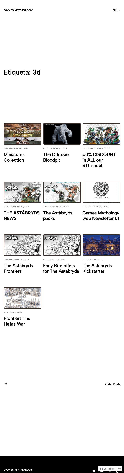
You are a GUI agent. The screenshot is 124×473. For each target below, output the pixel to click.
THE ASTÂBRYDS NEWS (21, 215)
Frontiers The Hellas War (17, 321)
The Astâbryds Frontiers (18, 268)
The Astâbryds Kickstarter (97, 268)
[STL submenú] (119, 10)
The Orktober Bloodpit (56, 157)
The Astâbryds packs (57, 215)
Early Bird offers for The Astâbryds (61, 268)
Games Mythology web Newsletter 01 (101, 215)
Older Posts (112, 384)
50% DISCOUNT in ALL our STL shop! (99, 160)
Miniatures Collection (14, 157)
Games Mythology (18, 10)
